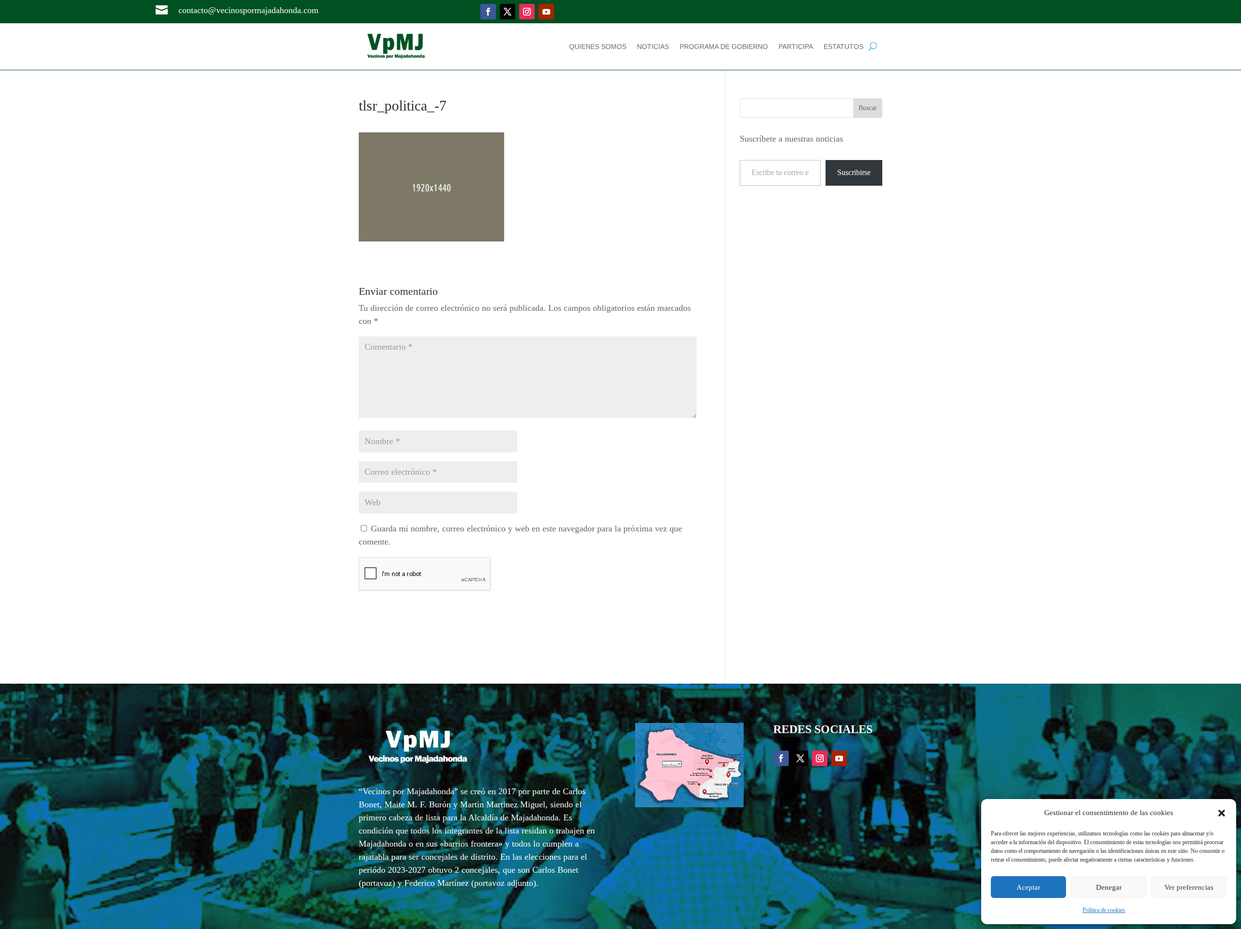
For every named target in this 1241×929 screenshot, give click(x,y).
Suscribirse (854, 172)
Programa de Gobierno (724, 46)
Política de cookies (1103, 910)
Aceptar (1028, 887)
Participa (796, 46)
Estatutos (843, 46)
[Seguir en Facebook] (488, 11)
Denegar (1109, 887)
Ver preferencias (1188, 887)
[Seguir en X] (507, 11)
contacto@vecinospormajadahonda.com (248, 10)
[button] (1221, 813)
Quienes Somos (597, 46)
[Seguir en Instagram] (527, 11)
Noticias (653, 46)
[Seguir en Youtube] (546, 11)
